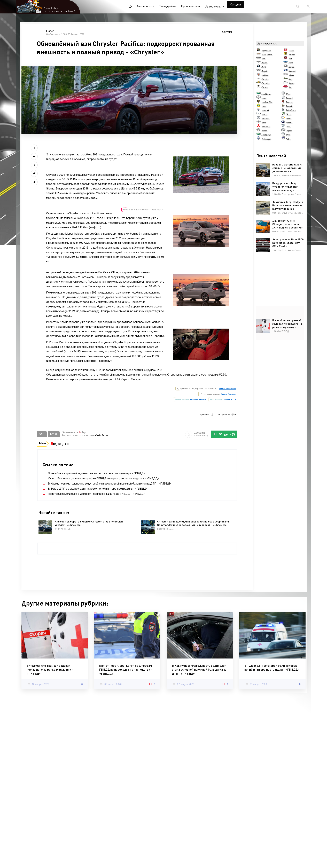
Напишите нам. (229, 399)
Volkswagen (266, 139)
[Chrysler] (258, 79)
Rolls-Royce (291, 110)
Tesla (288, 126)
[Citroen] (258, 87)
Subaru (289, 122)
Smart (288, 118)
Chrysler (265, 79)
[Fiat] (285, 59)
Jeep (290, 79)
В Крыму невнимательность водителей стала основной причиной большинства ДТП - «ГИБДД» (199, 669)
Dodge (291, 50)
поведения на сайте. (197, 399)
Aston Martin (266, 54)
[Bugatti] (258, 71)
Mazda (264, 114)
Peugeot (289, 98)
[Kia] (285, 87)
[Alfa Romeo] (258, 50)
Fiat (290, 59)
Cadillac (264, 75)
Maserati (265, 110)
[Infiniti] (285, 75)
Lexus (263, 98)
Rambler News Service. (227, 388)
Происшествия (190, 6)
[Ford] (285, 63)
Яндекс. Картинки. (228, 394)
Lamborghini (266, 102)
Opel (288, 94)
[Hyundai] (285, 71)
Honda (291, 67)
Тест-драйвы (167, 6)
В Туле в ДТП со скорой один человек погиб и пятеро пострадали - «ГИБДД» (271, 667)
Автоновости (145, 6)
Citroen (264, 87)
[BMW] (258, 67)
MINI (263, 122)
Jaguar (291, 83)
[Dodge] (285, 50)
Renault (289, 106)
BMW (263, 67)
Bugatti (264, 71)
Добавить (201, 434)
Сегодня (235, 5)
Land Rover (266, 94)
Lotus (263, 106)
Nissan (264, 131)
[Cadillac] (258, 75)
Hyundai (292, 71)
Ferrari (292, 54)
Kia (290, 87)
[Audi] (258, 59)
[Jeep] (285, 79)
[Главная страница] (130, 6)
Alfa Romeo (266, 50)
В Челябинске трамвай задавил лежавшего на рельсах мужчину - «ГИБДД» (50, 669)
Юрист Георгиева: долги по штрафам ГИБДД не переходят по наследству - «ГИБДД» (125, 669)
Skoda (288, 114)
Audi (263, 59)
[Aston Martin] (258, 54)
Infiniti (291, 75)
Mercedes (265, 118)
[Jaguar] (285, 83)
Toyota (289, 131)
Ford (291, 63)
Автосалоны (213, 7)
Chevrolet (265, 83)
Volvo (288, 139)
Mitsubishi (265, 126)
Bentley (264, 63)
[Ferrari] (285, 54)
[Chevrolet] (258, 83)
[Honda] (285, 67)
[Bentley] (258, 63)
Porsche (289, 102)
